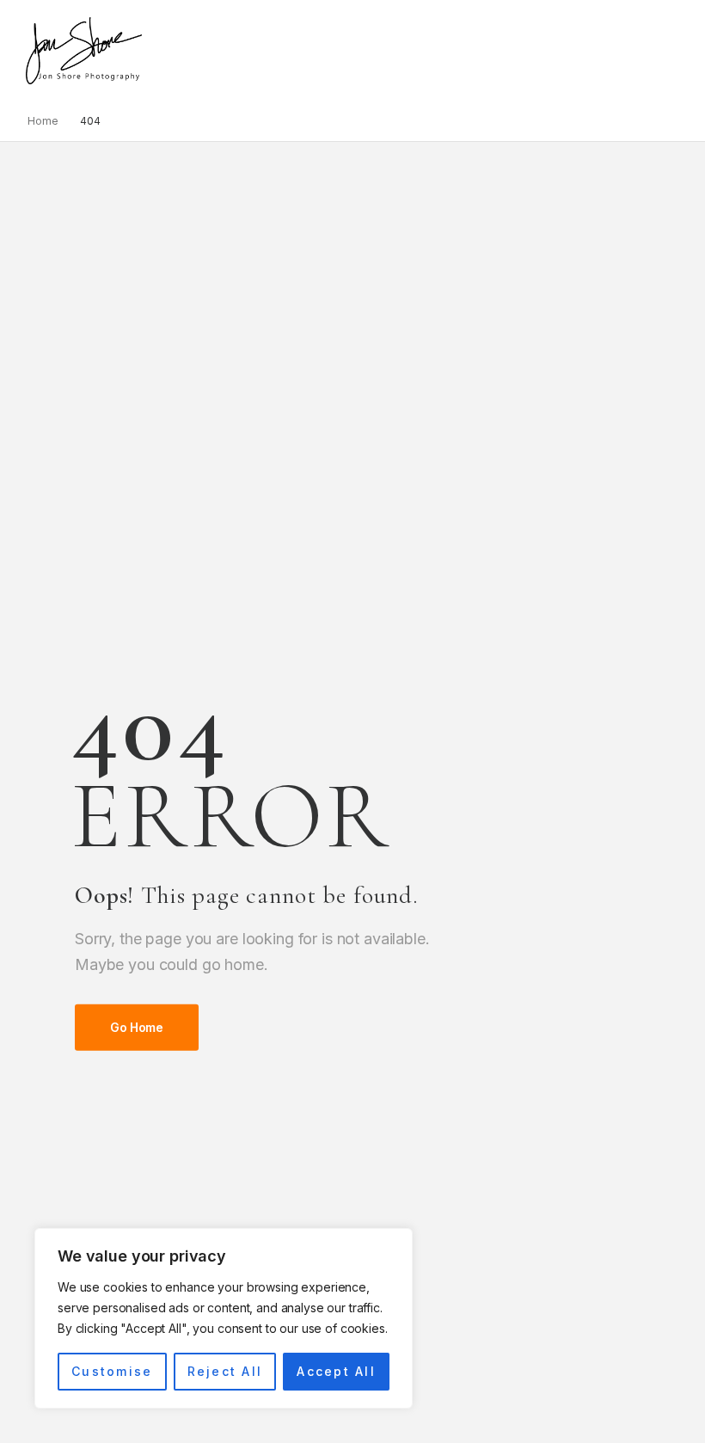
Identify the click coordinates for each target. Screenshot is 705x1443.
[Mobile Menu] (151, 50)
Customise (111, 1371)
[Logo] (84, 50)
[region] (223, 1318)
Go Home (136, 1027)
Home (43, 120)
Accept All (336, 1371)
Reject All (224, 1371)
